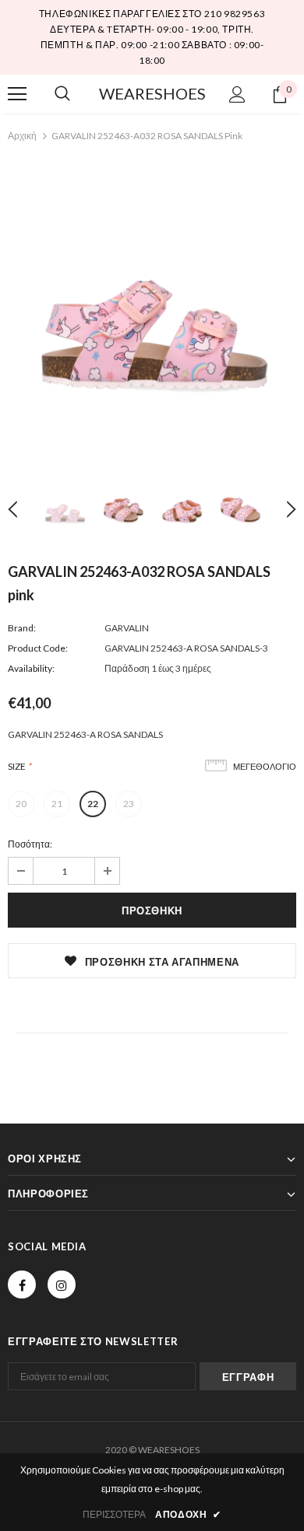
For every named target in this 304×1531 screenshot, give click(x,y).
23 (128, 803)
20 (21, 803)
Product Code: (38, 648)
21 (56, 803)
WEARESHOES (152, 93)
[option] (152, 309)
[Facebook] (22, 1285)
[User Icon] (237, 94)
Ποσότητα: (30, 844)
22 (92, 803)
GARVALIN (126, 628)
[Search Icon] (62, 94)
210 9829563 (235, 13)
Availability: (31, 668)
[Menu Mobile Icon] (17, 94)
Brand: (22, 628)
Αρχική (22, 136)
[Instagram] (62, 1285)
